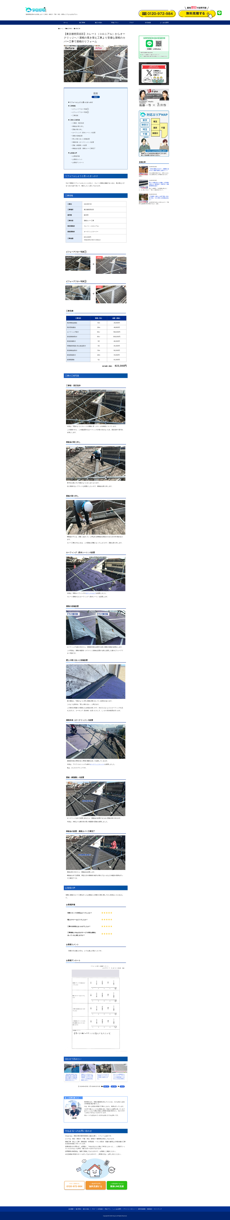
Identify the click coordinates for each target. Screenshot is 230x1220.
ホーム (61, 28)
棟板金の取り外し (78, 126)
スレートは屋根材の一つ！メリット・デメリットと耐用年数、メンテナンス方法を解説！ (119, 1076)
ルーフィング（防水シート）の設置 (83, 132)
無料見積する (95, 1185)
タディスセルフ (91, 593)
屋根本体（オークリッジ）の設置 (83, 142)
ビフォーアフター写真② (80, 112)
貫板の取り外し (77, 129)
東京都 (122, 1086)
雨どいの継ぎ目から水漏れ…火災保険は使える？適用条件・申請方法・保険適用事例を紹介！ (159, 184)
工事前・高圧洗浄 (78, 123)
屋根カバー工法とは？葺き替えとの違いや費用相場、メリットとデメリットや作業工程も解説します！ (87, 1077)
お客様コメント (77, 159)
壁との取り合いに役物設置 (81, 139)
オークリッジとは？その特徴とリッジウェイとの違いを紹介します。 (103, 1076)
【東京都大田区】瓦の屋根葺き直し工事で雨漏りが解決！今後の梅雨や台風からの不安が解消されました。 (71, 1077)
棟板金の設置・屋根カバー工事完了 (83, 148)
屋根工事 (78, 28)
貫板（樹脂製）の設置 (79, 145)
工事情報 (73, 106)
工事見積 (75, 115)
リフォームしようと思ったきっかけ (81, 102)
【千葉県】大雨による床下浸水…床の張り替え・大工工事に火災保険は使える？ (159, 198)
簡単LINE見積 (117, 1185)
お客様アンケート (78, 162)
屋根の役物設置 (77, 136)
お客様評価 (76, 156)
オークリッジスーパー (97, 764)
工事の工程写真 (75, 120)
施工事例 (69, 28)
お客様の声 (73, 153)
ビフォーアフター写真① (80, 109)
